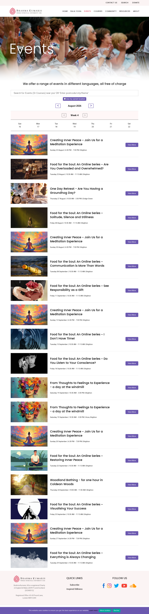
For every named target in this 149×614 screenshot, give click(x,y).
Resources (124, 11)
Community (111, 11)
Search (124, 3)
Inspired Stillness (74, 589)
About (136, 11)
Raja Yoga (76, 11)
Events (87, 11)
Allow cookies (105, 610)
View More (132, 145)
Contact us (111, 3)
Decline (116, 610)
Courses (98, 11)
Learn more (93, 610)
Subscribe (74, 585)
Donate (135, 3)
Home (65, 11)
